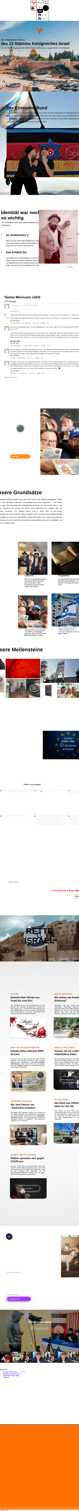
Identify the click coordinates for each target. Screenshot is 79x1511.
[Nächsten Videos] (76, 1342)
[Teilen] (31, 1328)
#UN (59, 1102)
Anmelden (46, 1328)
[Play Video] (50, 153)
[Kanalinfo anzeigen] (37, 1328)
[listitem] (29, 1000)
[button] (33, 3)
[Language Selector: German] (33, 9)
